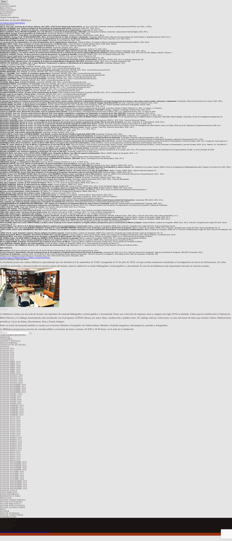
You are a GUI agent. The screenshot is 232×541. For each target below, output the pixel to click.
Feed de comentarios (11, 515)
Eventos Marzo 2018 (11, 441)
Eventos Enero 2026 (10, 403)
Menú (3, 1)
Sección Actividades (11, 502)
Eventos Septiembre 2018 (13, 485)
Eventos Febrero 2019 (12, 411)
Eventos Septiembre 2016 (13, 481)
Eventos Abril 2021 (10, 371)
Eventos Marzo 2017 (11, 439)
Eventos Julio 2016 (10, 417)
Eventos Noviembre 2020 (13, 470)
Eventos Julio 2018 (10, 420)
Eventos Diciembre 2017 (13, 386)
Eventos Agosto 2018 (11, 379)
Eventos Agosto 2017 (11, 377)
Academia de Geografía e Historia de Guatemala (15, 532)
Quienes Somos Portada (13, 500)
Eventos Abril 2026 (10, 373)
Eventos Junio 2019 (10, 432)
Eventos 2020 (7, 356)
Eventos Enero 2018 (10, 400)
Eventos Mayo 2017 (10, 453)
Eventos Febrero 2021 (12, 415)
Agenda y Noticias (10, 341)
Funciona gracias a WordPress (40, 532)
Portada (4, 4)
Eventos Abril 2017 (10, 364)
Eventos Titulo (8, 490)
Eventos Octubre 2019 (12, 477)
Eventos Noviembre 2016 (13, 462)
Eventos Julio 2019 (10, 422)
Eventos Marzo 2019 (11, 443)
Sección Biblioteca (10, 504)
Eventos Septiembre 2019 (13, 487)
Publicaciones (8, 10)
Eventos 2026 (7, 360)
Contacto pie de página (13, 345)
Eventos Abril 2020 (10, 369)
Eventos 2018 (7, 352)
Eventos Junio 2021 (10, 435)
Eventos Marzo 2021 (11, 447)
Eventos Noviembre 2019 (13, 468)
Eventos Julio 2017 (10, 418)
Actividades (7, 12)
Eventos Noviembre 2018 (13, 466)
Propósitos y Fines (10, 496)
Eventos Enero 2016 (10, 396)
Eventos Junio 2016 (10, 426)
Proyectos (6, 14)
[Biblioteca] (29, 306)
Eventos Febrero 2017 (12, 407)
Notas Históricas (9, 494)
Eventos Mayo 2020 (10, 458)
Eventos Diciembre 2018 (13, 388)
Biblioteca (6, 8)
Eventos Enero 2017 (10, 398)
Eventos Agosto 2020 (11, 383)
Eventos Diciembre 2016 (13, 384)
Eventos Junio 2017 (10, 428)
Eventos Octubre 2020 (12, 479)
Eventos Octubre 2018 (12, 475)
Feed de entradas (10, 513)
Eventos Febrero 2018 (12, 409)
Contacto (5, 16)
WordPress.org (8, 517)
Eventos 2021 (7, 358)
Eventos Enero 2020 (10, 401)
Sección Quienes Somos (12, 507)
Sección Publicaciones (12, 505)
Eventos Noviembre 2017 (13, 464)
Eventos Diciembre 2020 (13, 392)
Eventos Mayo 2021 (10, 460)
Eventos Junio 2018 (10, 430)
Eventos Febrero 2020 (12, 413)
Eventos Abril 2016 (10, 362)
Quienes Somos (8, 6)
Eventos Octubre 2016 (12, 471)
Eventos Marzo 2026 (11, 449)
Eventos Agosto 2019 (11, 381)
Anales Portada (9, 343)
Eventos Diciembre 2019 (13, 390)
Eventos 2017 (7, 350)
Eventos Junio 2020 (10, 434)
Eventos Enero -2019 (11, 394)
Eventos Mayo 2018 (10, 454)
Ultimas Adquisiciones (12, 23)
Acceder (4, 511)
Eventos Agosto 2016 (11, 375)
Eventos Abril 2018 (10, 365)
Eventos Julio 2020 (10, 424)
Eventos (4, 347)
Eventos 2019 (7, 354)
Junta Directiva (8, 492)
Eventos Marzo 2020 (11, 445)
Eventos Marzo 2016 (11, 437)
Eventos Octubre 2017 (12, 473)
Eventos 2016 (7, 348)
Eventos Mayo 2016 (10, 451)
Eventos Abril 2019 (10, 367)
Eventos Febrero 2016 (12, 405)
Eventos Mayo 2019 (10, 456)
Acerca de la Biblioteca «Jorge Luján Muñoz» (25, 258)
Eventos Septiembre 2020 (13, 488)
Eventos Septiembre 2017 (13, 483)
